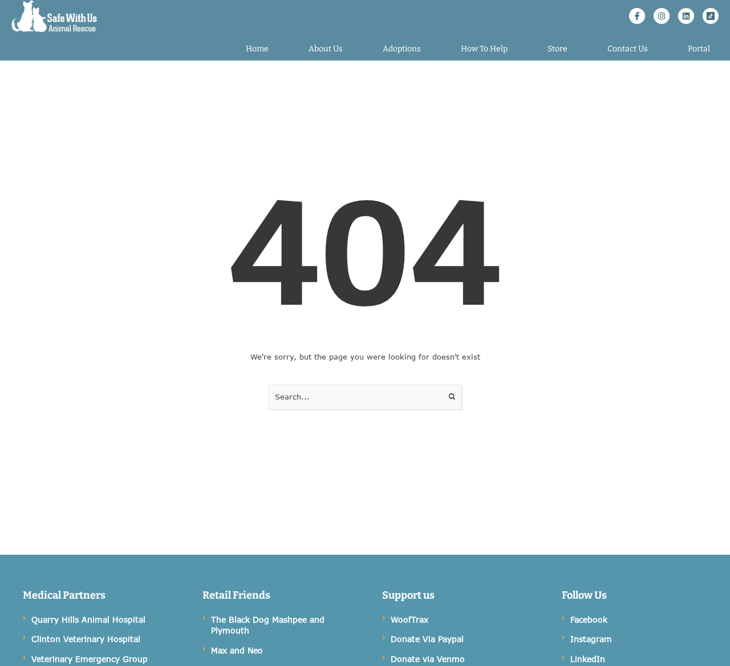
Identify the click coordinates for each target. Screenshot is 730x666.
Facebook (588, 619)
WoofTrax (409, 619)
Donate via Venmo (428, 659)
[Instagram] (662, 16)
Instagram (591, 639)
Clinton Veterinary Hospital (85, 639)
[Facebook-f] (637, 16)
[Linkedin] (686, 16)
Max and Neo (237, 650)
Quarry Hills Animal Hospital (88, 619)
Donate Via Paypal (427, 639)
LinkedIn (587, 659)
